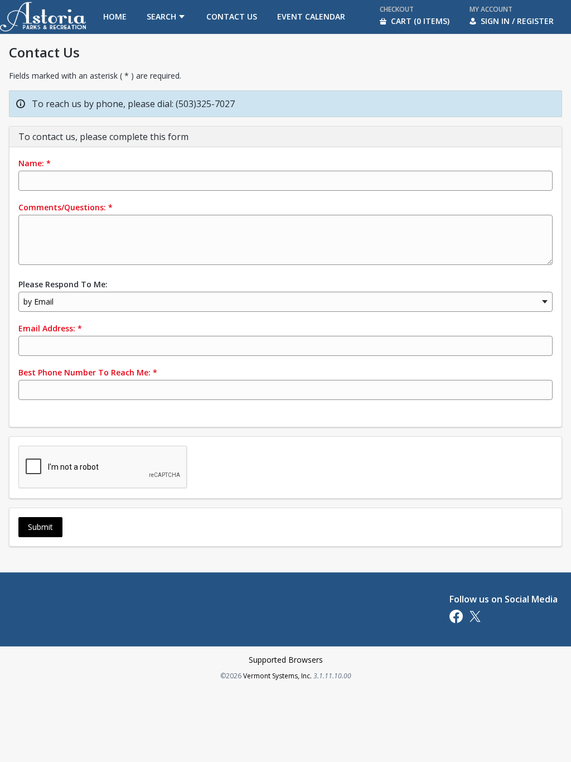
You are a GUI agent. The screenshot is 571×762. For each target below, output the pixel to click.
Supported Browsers (286, 659)
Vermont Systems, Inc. (277, 676)
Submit (40, 527)
